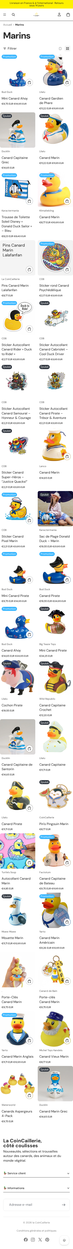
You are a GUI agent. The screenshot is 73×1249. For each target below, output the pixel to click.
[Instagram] (32, 1239)
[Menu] (4, 14)
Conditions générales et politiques (36, 1230)
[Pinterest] (47, 1239)
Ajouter (70, 82)
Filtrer (12, 48)
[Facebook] (25, 1239)
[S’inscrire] (63, 1205)
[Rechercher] (13, 14)
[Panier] (68, 14)
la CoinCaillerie (41, 1222)
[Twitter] (40, 1239)
